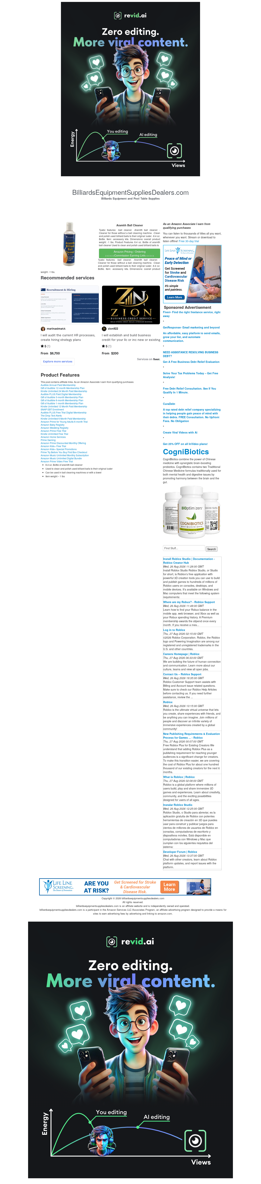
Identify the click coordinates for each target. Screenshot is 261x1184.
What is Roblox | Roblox (179, 777)
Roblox (168, 702)
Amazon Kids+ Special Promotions (59, 449)
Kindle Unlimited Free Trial (54, 433)
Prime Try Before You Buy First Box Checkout (64, 452)
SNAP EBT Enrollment (52, 409)
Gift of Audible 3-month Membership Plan (62, 397)
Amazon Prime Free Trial (53, 430)
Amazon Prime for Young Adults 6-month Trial (64, 421)
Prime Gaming (48, 440)
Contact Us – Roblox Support (182, 674)
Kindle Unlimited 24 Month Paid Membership (64, 391)
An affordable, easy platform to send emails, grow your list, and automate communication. (191, 337)
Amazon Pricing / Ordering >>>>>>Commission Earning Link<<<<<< (129, 253)
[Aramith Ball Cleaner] (69, 243)
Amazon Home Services (53, 436)
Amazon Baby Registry (52, 424)
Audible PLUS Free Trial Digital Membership (64, 412)
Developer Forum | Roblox (180, 852)
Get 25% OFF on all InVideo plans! (185, 444)
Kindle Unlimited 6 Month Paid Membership (63, 418)
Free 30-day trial (189, 241)
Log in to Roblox (174, 630)
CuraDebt (169, 404)
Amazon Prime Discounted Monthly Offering (63, 443)
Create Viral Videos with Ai (180, 432)
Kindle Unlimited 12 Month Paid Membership (64, 406)
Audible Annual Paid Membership (58, 385)
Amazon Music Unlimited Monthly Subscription (65, 455)
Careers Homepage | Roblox (181, 654)
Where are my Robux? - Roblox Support (189, 602)
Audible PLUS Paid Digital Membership (61, 394)
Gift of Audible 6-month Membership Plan (62, 400)
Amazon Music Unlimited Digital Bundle (61, 458)
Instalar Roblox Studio (177, 805)
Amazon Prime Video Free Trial (57, 461)
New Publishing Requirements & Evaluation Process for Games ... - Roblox (191, 735)
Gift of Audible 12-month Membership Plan (63, 388)
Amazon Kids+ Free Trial (53, 446)
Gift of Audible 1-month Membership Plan (62, 403)
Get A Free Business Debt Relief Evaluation (191, 362)
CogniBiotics (186, 451)
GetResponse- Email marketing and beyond (191, 327)
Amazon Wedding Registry (54, 427)
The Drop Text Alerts (51, 415)
